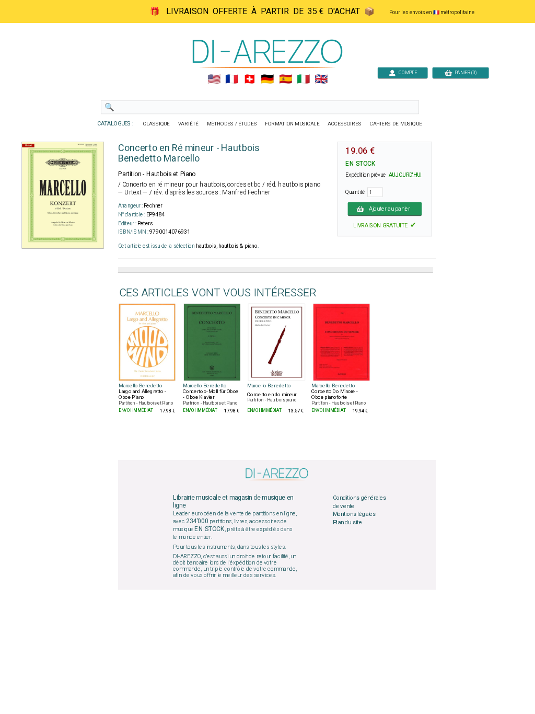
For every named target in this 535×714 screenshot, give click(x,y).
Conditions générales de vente (359, 502)
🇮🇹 (303, 79)
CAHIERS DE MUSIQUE (396, 124)
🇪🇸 (285, 79)
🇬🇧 (321, 79)
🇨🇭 (249, 79)
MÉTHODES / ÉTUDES (232, 124)
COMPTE (406, 72)
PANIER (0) (464, 72)
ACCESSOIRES (345, 124)
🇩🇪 (267, 79)
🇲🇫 (231, 79)
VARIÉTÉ (188, 124)
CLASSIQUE (156, 124)
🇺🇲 (213, 79)
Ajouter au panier (389, 208)
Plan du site (347, 522)
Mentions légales (354, 514)
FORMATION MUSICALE (292, 124)
